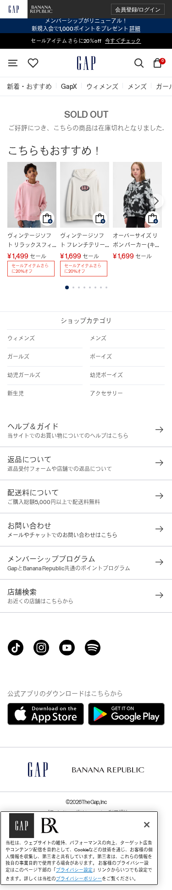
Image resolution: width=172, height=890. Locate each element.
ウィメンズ (21, 338)
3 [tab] (79, 287)
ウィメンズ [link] (102, 86)
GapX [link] (69, 86)
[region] (79, 848)
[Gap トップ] (86, 63)
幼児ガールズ (23, 375)
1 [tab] (67, 287)
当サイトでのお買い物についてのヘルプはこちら (67, 436)
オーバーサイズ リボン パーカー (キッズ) (137, 241)
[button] (137, 9)
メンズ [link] (137, 86)
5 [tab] (90, 287)
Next (156, 201)
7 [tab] (101, 287)
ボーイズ (101, 357)
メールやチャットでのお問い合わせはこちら (62, 535)
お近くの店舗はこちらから (40, 601)
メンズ (98, 338)
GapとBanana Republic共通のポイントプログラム (68, 568)
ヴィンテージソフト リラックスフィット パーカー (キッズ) (31, 241)
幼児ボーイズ (106, 375)
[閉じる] (147, 825)
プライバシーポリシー (79, 878)
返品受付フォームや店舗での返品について (59, 469)
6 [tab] (95, 287)
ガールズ (18, 357)
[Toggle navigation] (12, 63)
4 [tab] (84, 287)
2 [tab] (73, 287)
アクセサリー (106, 393)
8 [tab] (106, 287)
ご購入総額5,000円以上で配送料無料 (53, 502)
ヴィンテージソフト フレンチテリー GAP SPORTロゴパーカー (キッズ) (83, 241)
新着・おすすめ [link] (29, 86)
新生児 (15, 393)
